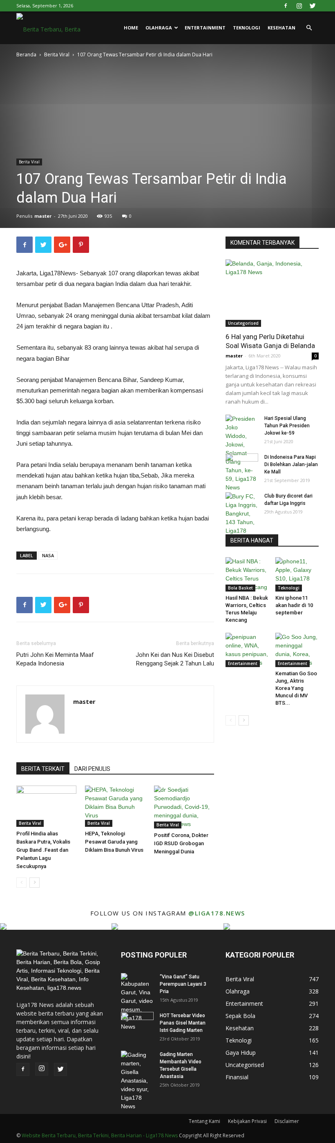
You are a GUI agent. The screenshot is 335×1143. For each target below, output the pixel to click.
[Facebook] (285, 5)
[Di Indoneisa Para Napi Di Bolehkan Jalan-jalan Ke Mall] (242, 464)
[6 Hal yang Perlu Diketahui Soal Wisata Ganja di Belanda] (272, 293)
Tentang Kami (204, 1121)
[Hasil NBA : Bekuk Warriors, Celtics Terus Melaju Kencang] (247, 574)
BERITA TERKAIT (43, 769)
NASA (48, 555)
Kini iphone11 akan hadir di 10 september (294, 605)
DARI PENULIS (92, 769)
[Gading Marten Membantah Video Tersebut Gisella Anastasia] (137, 1081)
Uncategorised (243, 323)
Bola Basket (240, 588)
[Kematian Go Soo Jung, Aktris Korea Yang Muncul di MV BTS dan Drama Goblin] (297, 650)
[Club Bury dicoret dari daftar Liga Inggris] (242, 518)
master (42, 216)
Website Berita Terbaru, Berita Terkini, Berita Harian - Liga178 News (100, 1135)
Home (131, 28)
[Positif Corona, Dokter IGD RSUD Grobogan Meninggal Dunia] (184, 807)
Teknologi (246, 28)
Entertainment (205, 28)
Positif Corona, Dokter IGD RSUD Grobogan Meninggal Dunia (181, 843)
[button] (309, 28)
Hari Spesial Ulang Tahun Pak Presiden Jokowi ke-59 (287, 425)
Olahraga (158, 28)
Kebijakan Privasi (247, 1121)
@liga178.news (216, 913)
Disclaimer (287, 1121)
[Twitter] (312, 5)
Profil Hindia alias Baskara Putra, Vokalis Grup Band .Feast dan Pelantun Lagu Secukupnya (43, 849)
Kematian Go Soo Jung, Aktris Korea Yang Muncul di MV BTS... (296, 688)
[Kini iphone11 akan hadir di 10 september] (297, 574)
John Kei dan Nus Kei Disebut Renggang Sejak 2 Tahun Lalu (175, 659)
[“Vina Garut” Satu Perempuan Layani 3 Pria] (137, 1002)
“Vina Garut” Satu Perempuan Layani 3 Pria (183, 984)
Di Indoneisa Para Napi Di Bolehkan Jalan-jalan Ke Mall (291, 464)
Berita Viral (56, 54)
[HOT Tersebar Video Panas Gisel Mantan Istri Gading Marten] (137, 1023)
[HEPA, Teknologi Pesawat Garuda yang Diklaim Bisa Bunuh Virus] (115, 806)
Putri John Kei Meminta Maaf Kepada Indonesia (55, 659)
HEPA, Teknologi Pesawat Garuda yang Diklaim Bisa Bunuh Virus (114, 841)
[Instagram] (299, 5)
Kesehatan (281, 28)
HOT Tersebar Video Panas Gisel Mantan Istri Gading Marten (182, 1023)
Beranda (26, 54)
